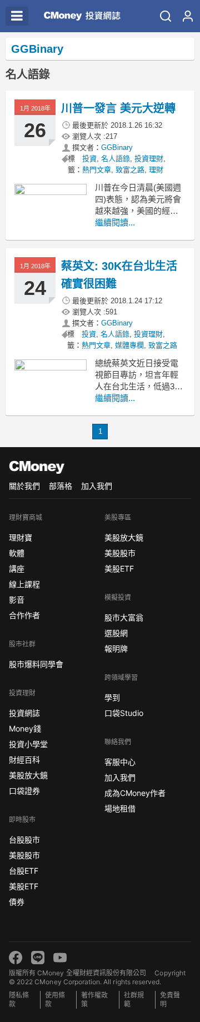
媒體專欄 (129, 345)
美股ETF (23, 886)
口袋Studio (123, 713)
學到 (112, 697)
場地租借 (120, 808)
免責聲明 (170, 999)
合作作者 (24, 615)
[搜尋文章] (165, 16)
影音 (16, 599)
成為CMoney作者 (135, 793)
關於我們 (24, 485)
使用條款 (55, 999)
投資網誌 (24, 713)
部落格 (60, 485)
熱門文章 (96, 170)
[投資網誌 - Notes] (77, 16)
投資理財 (148, 158)
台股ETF (23, 870)
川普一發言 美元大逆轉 (118, 108)
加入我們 (96, 485)
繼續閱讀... (115, 222)
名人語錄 (115, 158)
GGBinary (117, 147)
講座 (16, 568)
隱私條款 (19, 999)
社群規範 (134, 999)
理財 (156, 170)
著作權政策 (94, 999)
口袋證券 (24, 790)
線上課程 (24, 584)
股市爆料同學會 (36, 664)
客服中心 (120, 761)
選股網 (116, 633)
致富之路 (130, 170)
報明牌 (116, 648)
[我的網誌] (187, 16)
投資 (89, 158)
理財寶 (20, 537)
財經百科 (24, 759)
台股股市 (24, 839)
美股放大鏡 (28, 775)
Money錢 (25, 728)
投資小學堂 (28, 744)
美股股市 (24, 855)
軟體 (16, 553)
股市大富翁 (123, 617)
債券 (16, 901)
